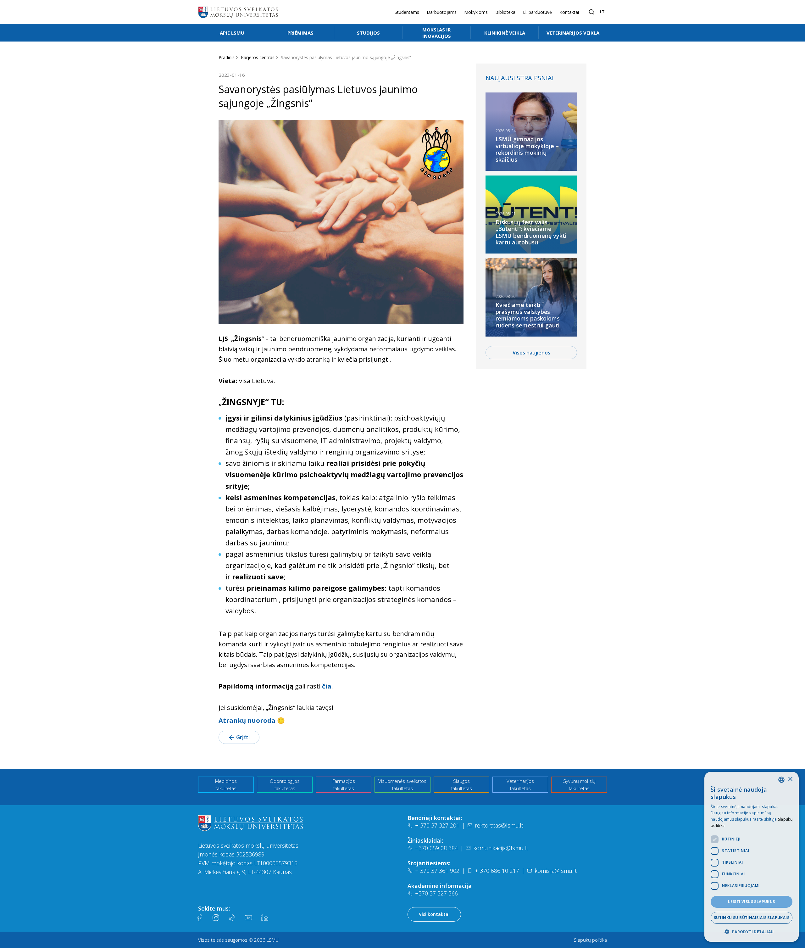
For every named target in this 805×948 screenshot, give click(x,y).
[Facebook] (199, 918)
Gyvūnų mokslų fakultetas (579, 784)
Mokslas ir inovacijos (436, 32)
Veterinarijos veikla (573, 33)
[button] (751, 931)
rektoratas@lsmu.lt (499, 825)
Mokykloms (476, 12)
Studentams (407, 12)
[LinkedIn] (265, 918)
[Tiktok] (232, 918)
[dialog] (751, 857)
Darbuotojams (442, 12)
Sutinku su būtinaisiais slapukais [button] (751, 917)
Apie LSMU (232, 33)
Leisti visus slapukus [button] (751, 901)
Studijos (368, 33)
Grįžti (243, 737)
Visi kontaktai (434, 914)
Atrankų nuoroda (247, 720)
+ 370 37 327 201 (437, 825)
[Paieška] (591, 12)
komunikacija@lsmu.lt (500, 848)
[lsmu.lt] (238, 12)
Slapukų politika (590, 940)
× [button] (790, 779)
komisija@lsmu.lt (556, 870)
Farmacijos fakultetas (343, 784)
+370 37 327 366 (436, 893)
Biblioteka (505, 12)
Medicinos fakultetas (226, 784)
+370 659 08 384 (436, 848)
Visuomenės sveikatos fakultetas (402, 784)
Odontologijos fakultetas (285, 784)
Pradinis (227, 57)
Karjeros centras (258, 57)
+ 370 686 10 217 (497, 870)
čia (326, 686)
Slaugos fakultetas (461, 784)
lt (602, 11)
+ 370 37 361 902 (437, 870)
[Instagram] (215, 918)
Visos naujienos (531, 352)
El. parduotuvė (537, 12)
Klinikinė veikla (504, 33)
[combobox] (781, 780)
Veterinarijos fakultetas (520, 784)
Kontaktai (569, 12)
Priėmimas (300, 33)
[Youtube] (248, 918)
